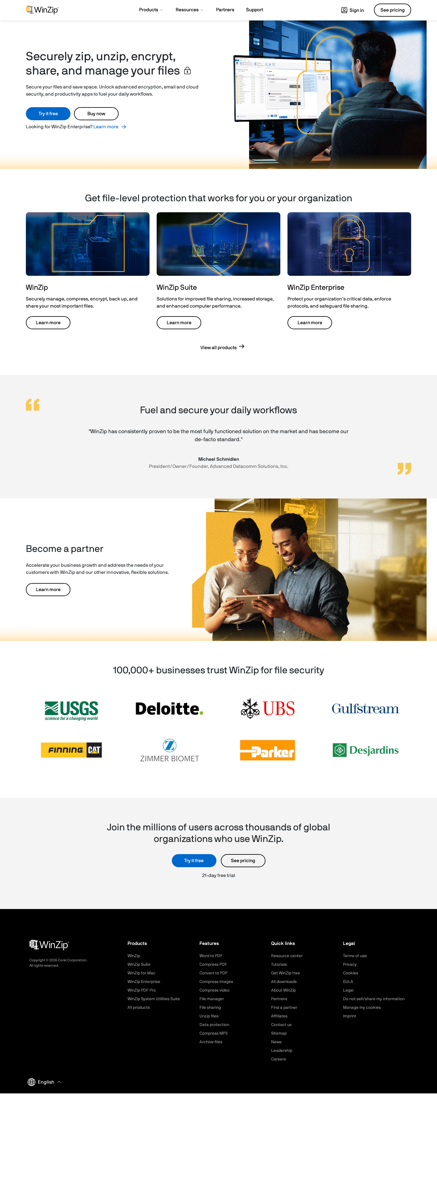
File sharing (210, 1008)
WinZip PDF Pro (142, 990)
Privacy (350, 964)
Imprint (349, 1016)
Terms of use (355, 956)
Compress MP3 (213, 1033)
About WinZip (283, 990)
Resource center (287, 956)
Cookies (350, 973)
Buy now (96, 113)
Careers (278, 1059)
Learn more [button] (48, 322)
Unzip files (208, 1016)
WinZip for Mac (141, 973)
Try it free (48, 113)
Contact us (281, 1025)
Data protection (214, 1025)
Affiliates (279, 1016)
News (276, 1042)
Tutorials (279, 964)
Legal (348, 990)
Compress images (216, 982)
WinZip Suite (139, 964)
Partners (279, 999)
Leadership (281, 1051)
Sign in (356, 10)
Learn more (105, 126)
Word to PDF (211, 956)
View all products (218, 347)
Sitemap (279, 1033)
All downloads (284, 982)
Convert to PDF (213, 973)
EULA (348, 982)
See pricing (243, 860)
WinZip (134, 956)
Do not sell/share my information (374, 999)
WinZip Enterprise (144, 982)
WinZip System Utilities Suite (154, 999)
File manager (211, 999)
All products (139, 1008)
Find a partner (284, 1008)
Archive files (210, 1042)
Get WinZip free (285, 973)
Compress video (214, 990)
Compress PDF (213, 964)
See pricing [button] (393, 10)
